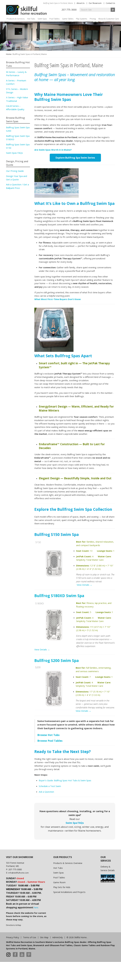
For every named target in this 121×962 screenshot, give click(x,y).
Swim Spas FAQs (14, 152)
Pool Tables (54, 18)
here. (36, 907)
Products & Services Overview (67, 863)
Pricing (93, 18)
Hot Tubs (31, 18)
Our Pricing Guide (15, 170)
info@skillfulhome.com (18, 872)
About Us (80, 3)
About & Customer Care (108, 18)
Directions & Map (13, 925)
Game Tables (67, 18)
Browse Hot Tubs (48, 735)
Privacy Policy (12, 937)
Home (8, 54)
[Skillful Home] (26, 10)
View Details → (84, 584)
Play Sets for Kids (61, 887)
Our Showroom (95, 3)
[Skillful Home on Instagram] (8, 956)
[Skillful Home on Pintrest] (28, 956)
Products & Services (15, 18)
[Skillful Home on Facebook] (15, 956)
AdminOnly (57, 937)
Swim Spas (42, 18)
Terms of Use (29, 937)
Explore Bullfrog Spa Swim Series (75, 157)
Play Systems (81, 18)
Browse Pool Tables (50, 740)
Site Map (44, 937)
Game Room (59, 882)
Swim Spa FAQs (75, 822)
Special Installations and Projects (69, 892)
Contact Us (110, 3)
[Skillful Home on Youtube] (22, 956)
